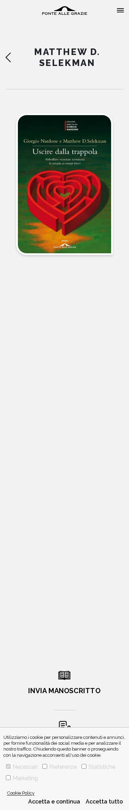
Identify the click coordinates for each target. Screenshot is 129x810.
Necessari (25, 767)
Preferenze (63, 767)
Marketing (25, 778)
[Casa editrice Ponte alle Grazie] (64, 10)
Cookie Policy (20, 793)
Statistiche (101, 767)
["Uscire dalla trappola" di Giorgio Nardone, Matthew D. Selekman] (64, 184)
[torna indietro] (13, 57)
